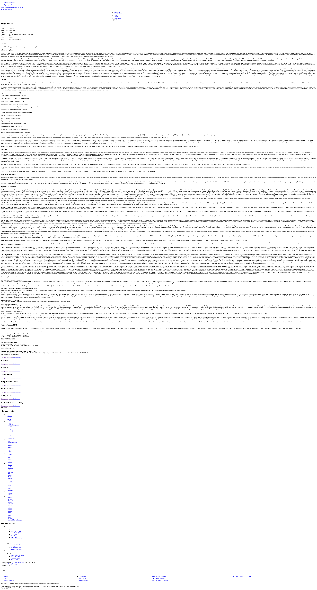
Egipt (9, 441)
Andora (9, 417)
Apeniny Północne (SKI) (17, 555)
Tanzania (10, 509)
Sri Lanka (10, 500)
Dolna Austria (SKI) (16, 531)
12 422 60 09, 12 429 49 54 (8, 9)
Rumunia (10, 494)
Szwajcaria (10, 503)
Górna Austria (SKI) (16, 533)
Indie (9, 457)
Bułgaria (10, 426)
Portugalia (10, 490)
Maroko (10, 475)
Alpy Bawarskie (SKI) (16, 544)
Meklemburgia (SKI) (16, 549)
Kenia (9, 466)
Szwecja (10, 505)
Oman (9, 485)
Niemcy (10, 481)
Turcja (9, 512)
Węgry (9, 517)
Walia (9, 515)
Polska (9, 488)
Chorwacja (10, 430)
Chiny (9, 429)
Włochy (10, 518)
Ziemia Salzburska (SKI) (17, 538)
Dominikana (11, 438)
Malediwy (10, 472)
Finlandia (10, 445)
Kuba (9, 469)
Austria (9, 420)
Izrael (9, 459)
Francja (9, 447)
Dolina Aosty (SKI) (16, 556)
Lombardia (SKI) (15, 558)
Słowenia (10, 499)
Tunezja (10, 511)
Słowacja (10, 497)
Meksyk (10, 478)
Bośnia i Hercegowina (13, 425)
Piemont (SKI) (14, 559)
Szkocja (10, 502)
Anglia (9, 419)
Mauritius (10, 477)
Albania (10, 416)
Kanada (10, 465)
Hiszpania (10, 454)
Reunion (10, 493)
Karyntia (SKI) (14, 534)
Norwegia (10, 482)
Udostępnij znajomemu (7, 357)
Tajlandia (10, 508)
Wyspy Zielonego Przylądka (15, 520)
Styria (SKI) (14, 535)
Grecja (9, 450)
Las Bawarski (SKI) (16, 547)
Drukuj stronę (17, 357)
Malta (9, 474)
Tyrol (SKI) (14, 537)
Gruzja (9, 451)
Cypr (9, 432)
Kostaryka (10, 468)
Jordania (10, 462)
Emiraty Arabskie (12, 442)
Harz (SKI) (13, 546)
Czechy (10, 435)
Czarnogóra (11, 433)
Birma (9, 423)
